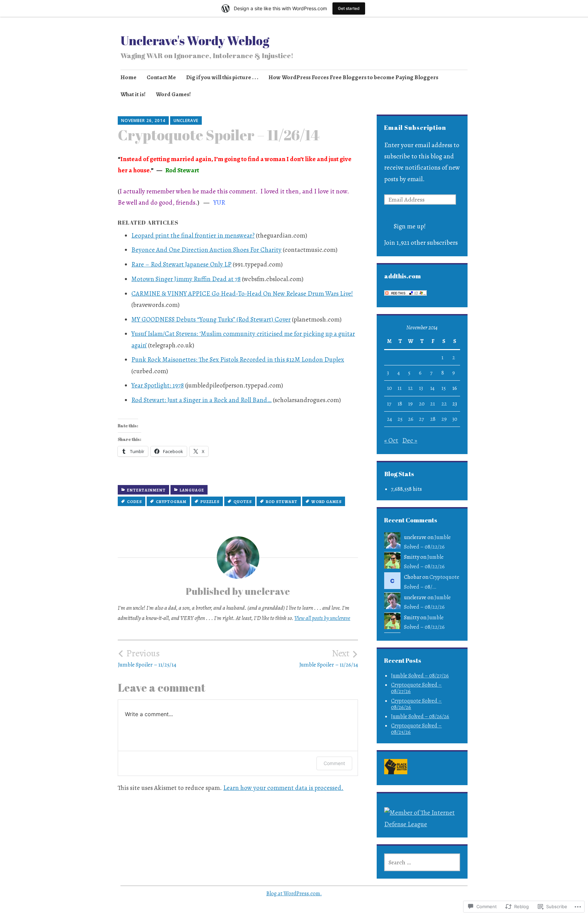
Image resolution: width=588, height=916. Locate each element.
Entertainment (146, 490)
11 (399, 388)
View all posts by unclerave (322, 618)
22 (444, 404)
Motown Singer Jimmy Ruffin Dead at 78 (186, 279)
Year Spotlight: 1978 (157, 385)
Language (192, 490)
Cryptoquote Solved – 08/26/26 (416, 704)
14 (432, 388)
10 (389, 388)
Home (128, 77)
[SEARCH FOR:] (422, 862)
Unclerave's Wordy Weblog (194, 40)
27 (421, 419)
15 (443, 388)
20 (422, 404)
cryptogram (171, 501)
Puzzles (209, 501)
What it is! (133, 94)
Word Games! (173, 94)
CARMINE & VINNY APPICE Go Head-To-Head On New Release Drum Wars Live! (242, 293)
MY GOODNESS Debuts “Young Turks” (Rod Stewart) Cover (211, 319)
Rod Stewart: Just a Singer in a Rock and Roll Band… (201, 400)
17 (389, 404)
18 (399, 404)
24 (389, 419)
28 (433, 419)
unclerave (186, 120)
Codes (134, 501)
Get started (349, 8)
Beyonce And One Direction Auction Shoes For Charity (206, 249)
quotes (242, 501)
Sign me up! (410, 226)
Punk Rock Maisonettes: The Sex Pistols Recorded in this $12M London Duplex (237, 359)
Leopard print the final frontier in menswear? (193, 235)
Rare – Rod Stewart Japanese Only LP (181, 264)
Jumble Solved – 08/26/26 (420, 716)
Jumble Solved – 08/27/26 (420, 675)
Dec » (409, 440)
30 (454, 419)
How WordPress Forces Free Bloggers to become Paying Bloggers (353, 77)
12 (410, 388)
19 (410, 404)
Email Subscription (415, 127)
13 (421, 388)
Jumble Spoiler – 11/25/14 (147, 658)
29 (444, 419)
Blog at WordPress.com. (294, 893)
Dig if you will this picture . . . (222, 77)
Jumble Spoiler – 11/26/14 (328, 658)
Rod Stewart (281, 501)
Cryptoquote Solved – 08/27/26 (416, 688)
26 (410, 419)
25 (400, 419)
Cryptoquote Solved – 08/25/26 (416, 729)
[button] (396, 768)
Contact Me (161, 77)
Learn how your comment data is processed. (283, 787)
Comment (334, 763)
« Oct (391, 440)
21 (432, 404)
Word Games (326, 501)
